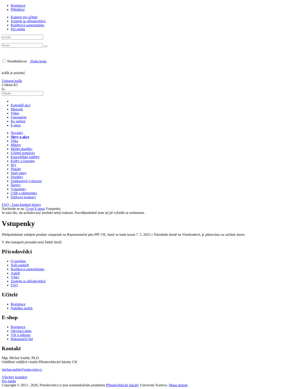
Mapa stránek (178, 385)
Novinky (17, 133)
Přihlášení (18, 9)
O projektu (18, 261)
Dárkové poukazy (23, 197)
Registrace (18, 5)
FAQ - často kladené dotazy (21, 205)
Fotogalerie (19, 117)
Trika (14, 141)
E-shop (16, 125)
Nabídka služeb (22, 308)
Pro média (18, 29)
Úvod (30, 209)
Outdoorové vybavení (26, 181)
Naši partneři (20, 265)
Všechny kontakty (14, 377)
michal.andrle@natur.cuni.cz (22, 369)
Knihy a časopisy (23, 161)
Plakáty (16, 169)
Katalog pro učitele (24, 17)
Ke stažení (18, 121)
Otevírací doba (21, 331)
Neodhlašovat (16, 61)
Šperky (16, 185)
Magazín (17, 109)
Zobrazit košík (12, 81)
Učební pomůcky (23, 153)
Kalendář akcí (20, 105)
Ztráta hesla (38, 61)
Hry (13, 165)
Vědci (15, 277)
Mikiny (16, 145)
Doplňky (17, 177)
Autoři (15, 273)
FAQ (14, 285)
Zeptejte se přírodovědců (28, 21)
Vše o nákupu (20, 335)
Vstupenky (18, 189)
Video (15, 113)
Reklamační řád (22, 339)
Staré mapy (19, 173)
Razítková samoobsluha (27, 25)
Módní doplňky (22, 149)
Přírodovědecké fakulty (122, 385)
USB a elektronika (24, 193)
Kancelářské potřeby (25, 157)
